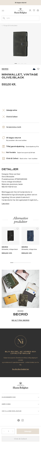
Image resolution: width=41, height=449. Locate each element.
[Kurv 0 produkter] (38, 10)
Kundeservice (8, 397)
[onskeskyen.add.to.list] (34, 69)
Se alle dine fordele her (20, 369)
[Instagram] (22, 420)
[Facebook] (18, 420)
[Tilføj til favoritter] (18, 229)
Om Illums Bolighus (11, 411)
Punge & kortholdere (10, 25)
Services (6, 404)
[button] (15, 63)
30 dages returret (20, 3)
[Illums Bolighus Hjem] (20, 11)
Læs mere (5, 203)
